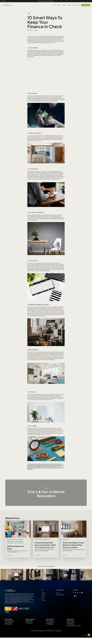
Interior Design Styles (19, 541)
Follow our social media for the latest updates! (46, 1)
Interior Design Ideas (11, 541)
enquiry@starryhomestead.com (74, 625)
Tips (29, 13)
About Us (43, 593)
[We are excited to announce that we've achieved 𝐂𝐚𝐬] (40, 574)
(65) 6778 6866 (71, 624)
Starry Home (40, 630)
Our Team (44, 594)
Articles (43, 596)
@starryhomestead (50, 566)
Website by (85, 634)
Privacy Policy (58, 630)
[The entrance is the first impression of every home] (28, 574)
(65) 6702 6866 (9, 624)
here (61, 467)
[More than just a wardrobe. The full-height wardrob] (86, 574)
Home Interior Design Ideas (18, 539)
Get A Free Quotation (60, 594)
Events (43, 598)
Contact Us (58, 593)
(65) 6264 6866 (30, 623)
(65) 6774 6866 (50, 624)
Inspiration (65, 539)
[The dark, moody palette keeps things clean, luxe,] (63, 574)
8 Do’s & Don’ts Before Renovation (46, 493)
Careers (43, 600)
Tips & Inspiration (20, 542)
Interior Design (45, 539)
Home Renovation (38, 539)
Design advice (9, 539)
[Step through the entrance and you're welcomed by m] (74, 574)
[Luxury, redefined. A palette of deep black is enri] (52, 574)
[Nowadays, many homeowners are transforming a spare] (6, 574)
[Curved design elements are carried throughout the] (17, 574)
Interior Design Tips (10, 542)
